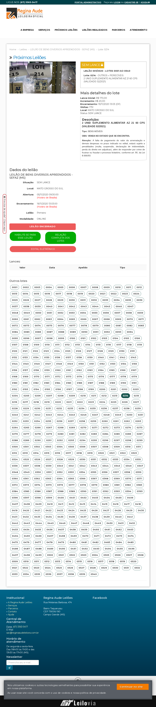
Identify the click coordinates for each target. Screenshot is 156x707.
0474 (131, 536)
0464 (15, 536)
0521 (14, 567)
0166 (123, 370)
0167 (133, 370)
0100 (72, 338)
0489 (50, 548)
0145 (26, 363)
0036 (139, 300)
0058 (129, 312)
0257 (71, 421)
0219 (47, 402)
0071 (141, 319)
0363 (48, 478)
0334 (127, 459)
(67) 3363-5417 (20, 626)
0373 (26, 485)
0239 (138, 408)
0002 (26, 287)
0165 (112, 370)
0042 (72, 306)
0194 (36, 389)
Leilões (23, 49)
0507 (129, 555)
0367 (94, 478)
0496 (131, 548)
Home (12, 49)
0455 (38, 529)
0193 (25, 389)
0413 (82, 504)
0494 (108, 548)
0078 (84, 325)
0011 (128, 287)
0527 (81, 567)
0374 (37, 485)
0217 (25, 402)
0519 (122, 561)
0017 (58, 293)
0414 (93, 504)
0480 (73, 542)
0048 (15, 312)
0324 (15, 459)
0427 (106, 510)
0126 (78, 351)
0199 (91, 389)
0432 (26, 516)
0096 (26, 338)
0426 (95, 510)
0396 (15, 497)
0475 (15, 542)
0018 (69, 293)
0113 (77, 344)
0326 (37, 459)
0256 (59, 421)
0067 (95, 319)
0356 (105, 472)
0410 (50, 504)
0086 (38, 332)
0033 (105, 300)
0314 (36, 453)
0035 (128, 300)
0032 (94, 300)
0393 (117, 491)
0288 (15, 440)
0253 (26, 421)
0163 (90, 370)
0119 (139, 344)
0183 (46, 383)
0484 (119, 542)
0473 (119, 536)
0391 (94, 491)
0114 (87, 344)
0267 (49, 427)
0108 (25, 344)
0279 (49, 434)
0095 (15, 338)
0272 (105, 427)
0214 (125, 395)
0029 (60, 300)
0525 (59, 567)
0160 (58, 370)
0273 (117, 427)
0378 (83, 485)
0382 (128, 485)
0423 (60, 510)
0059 (140, 312)
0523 (36, 567)
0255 (48, 421)
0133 (25, 357)
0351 (48, 472)
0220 (58, 402)
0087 (50, 332)
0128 (100, 351)
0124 (57, 351)
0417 (127, 504)
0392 (105, 491)
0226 (125, 402)
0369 (117, 478)
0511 (36, 561)
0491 (73, 548)
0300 (15, 446)
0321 (112, 453)
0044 (95, 306)
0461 (107, 529)
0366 (82, 478)
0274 (128, 427)
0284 (105, 434)
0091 (95, 332)
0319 (90, 453)
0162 (79, 370)
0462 (119, 529)
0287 (140, 434)
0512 (47, 561)
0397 (26, 497)
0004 (49, 287)
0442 (15, 523)
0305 (71, 446)
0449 (98, 523)
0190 (123, 383)
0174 (79, 376)
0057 (117, 312)
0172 (57, 376)
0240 (15, 414)
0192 (14, 389)
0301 (26, 446)
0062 (37, 319)
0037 (15, 306)
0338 (37, 465)
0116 (108, 344)
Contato (12, 611)
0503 (83, 555)
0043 (84, 306)
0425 (83, 510)
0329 (71, 459)
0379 (94, 485)
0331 (93, 459)
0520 (133, 561)
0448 (86, 523)
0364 (60, 478)
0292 (60, 440)
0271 (94, 427)
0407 (15, 504)
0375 (49, 485)
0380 (106, 485)
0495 (120, 548)
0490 (62, 548)
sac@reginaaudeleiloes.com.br (22, 632)
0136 (57, 357)
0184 (57, 383)
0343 (94, 465)
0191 (134, 383)
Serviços (44, 30)
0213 (114, 395)
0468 (62, 536)
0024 (136, 293)
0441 (130, 516)
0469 (74, 536)
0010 (118, 287)
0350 (38, 472)
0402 (83, 497)
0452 (132, 523)
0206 (38, 395)
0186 (79, 383)
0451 (121, 523)
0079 (95, 325)
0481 (84, 542)
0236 (104, 408)
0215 (136, 395)
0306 (82, 446)
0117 (118, 344)
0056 (106, 312)
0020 (91, 293)
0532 (137, 567)
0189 (112, 383)
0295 (94, 440)
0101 (83, 338)
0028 (49, 300)
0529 (104, 567)
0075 (49, 325)
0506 (118, 555)
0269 (72, 427)
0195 (47, 389)
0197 (69, 389)
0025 (15, 300)
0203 (136, 389)
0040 (49, 306)
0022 (114, 293)
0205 (26, 395)
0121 (25, 351)
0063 (49, 319)
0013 (14, 293)
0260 (105, 421)
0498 (27, 555)
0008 (95, 287)
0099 (61, 338)
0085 (27, 332)
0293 (71, 440)
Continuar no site (131, 686)
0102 (93, 338)
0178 (123, 376)
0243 (49, 414)
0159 (47, 370)
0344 (105, 465)
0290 (38, 440)
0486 (15, 548)
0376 (60, 485)
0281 (71, 434)
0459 (84, 529)
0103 (104, 338)
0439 (107, 516)
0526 (70, 567)
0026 (26, 300)
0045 (107, 306)
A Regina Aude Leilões (20, 602)
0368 (105, 478)
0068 (107, 319)
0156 (14, 370)
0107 (14, 344)
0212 (104, 395)
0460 (96, 529)
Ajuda (144, 2)
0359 (138, 472)
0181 (25, 383)
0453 (15, 529)
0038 (26, 306)
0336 (15, 465)
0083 (141, 325)
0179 (134, 376)
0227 (136, 402)
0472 (108, 536)
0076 (61, 325)
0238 (126, 408)
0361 (26, 478)
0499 (38, 555)
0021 (102, 293)
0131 (132, 351)
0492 (85, 548)
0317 (68, 453)
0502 (72, 555)
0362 (37, 478)
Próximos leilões (66, 30)
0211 (93, 395)
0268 (61, 427)
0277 (26, 434)
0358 (127, 472)
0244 (60, 414)
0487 (27, 548)
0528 (93, 567)
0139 (90, 357)
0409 (38, 504)
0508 (141, 555)
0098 (49, 338)
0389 (72, 491)
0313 (25, 453)
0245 (72, 414)
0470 (85, 536)
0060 (15, 319)
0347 (140, 465)
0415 (104, 504)
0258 (82, 421)
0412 (71, 504)
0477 (38, 542)
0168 (14, 376)
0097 (38, 338)
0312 (14, 453)
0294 (83, 440)
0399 (49, 497)
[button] (14, 77)
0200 (102, 389)
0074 (38, 325)
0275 (139, 427)
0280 (61, 434)
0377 (71, 485)
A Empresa (27, 30)
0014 (25, 293)
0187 (90, 383)
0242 (37, 414)
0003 (37, 287)
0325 (26, 459)
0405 (118, 497)
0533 (15, 574)
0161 (68, 370)
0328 (60, 459)
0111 (57, 344)
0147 (48, 363)
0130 (121, 351)
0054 (83, 312)
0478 (49, 542)
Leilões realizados (94, 30)
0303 (48, 446)
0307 (94, 446)
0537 (60, 574)
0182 (36, 383)
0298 (128, 440)
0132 (14, 357)
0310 (128, 446)
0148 (59, 363)
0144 (15, 363)
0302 (37, 446)
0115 (98, 344)
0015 (36, 293)
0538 (71, 574)
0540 (94, 574)
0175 (90, 376)
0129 (111, 351)
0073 (26, 325)
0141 (111, 357)
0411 (60, 504)
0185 (68, 383)
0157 (25, 370)
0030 (72, 300)
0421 (37, 510)
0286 (128, 434)
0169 (25, 376)
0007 (83, 287)
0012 (139, 287)
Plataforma (78, 698)
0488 (38, 548)
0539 (82, 574)
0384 (15, 491)
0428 (118, 510)
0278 (38, 434)
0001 (14, 287)
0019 (80, 293)
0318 (79, 453)
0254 (37, 421)
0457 (61, 529)
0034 (117, 300)
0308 (105, 446)
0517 (100, 561)
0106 (137, 338)
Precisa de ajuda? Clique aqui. (4, 215)
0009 (107, 287)
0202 (124, 389)
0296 (105, 440)
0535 (37, 574)
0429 (129, 510)
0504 (95, 555)
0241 (26, 414)
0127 (89, 351)
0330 (82, 459)
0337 (26, 465)
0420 (26, 510)
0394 (128, 491)
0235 (93, 408)
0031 (83, 300)
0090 (84, 332)
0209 (72, 395)
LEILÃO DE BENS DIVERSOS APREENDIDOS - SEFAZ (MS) (62, 49)
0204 (15, 395)
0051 (49, 312)
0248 (106, 414)
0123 (46, 351)
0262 (127, 421)
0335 (138, 459)
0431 (14, 516)
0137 (68, 357)
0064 (60, 319)
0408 (27, 504)
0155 (134, 363)
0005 (60, 287)
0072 (15, 325)
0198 (80, 389)
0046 (119, 306)
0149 (70, 363)
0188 (101, 383)
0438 (95, 516)
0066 (83, 319)
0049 (27, 312)
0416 (116, 504)
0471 (96, 536)
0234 (82, 408)
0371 (139, 478)
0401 (72, 497)
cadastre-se (131, 2)
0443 (27, 523)
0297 (117, 440)
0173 (68, 376)
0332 (104, 459)
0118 (129, 344)
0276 (15, 434)
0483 (107, 542)
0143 (133, 357)
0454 (26, 529)
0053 (72, 312)
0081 (118, 325)
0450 (109, 523)
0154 (123, 363)
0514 (68, 561)
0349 (26, 472)
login (117, 2)
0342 (82, 465)
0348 (15, 472)
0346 (129, 465)
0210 (83, 395)
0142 (122, 357)
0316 (57, 453)
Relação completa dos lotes (60, 237)
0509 (15, 561)
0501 (61, 555)
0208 (61, 395)
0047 (130, 306)
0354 (82, 472)
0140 (101, 357)
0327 (48, 459)
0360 (15, 478)
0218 (36, 402)
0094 (130, 332)
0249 (118, 414)
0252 (15, 421)
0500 (50, 555)
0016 (47, 293)
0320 (101, 453)
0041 (61, 306)
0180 (14, 383)
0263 (138, 421)
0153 (112, 363)
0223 (91, 402)
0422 (48, 510)
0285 (117, 434)
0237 (115, 408)
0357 (116, 472)
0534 (26, 574)
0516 (90, 561)
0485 (131, 542)
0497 (15, 555)
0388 (61, 491)
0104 (115, 338)
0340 (60, 465)
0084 (15, 332)
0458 (73, 529)
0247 (95, 414)
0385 (26, 491)
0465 (27, 536)
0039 (38, 306)
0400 (61, 497)
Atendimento (138, 30)
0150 (81, 363)
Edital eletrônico (43, 249)
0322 (123, 453)
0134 (36, 357)
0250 (129, 414)
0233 (70, 408)
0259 (93, 421)
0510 (26, 561)
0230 (37, 408)
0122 (35, 351)
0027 (38, 300)
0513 (57, 561)
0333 (115, 459)
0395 (140, 491)
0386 (38, 491)
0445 (50, 523)
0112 (67, 344)
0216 (14, 402)
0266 (38, 427)
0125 (67, 351)
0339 (48, 465)
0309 (117, 446)
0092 (107, 332)
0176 (101, 376)
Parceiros (118, 30)
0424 (71, 510)
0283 (94, 434)
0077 (72, 325)
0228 (15, 408)
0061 (26, 319)
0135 (46, 357)
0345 (117, 465)
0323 (134, 453)
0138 (79, 357)
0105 (126, 338)
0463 (130, 529)
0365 (71, 478)
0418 (138, 504)
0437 (83, 516)
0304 (60, 446)
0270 (83, 427)
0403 (95, 497)
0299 (140, 440)
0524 (48, 567)
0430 (141, 510)
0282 (83, 434)
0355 (93, 472)
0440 (118, 516)
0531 (126, 567)
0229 (26, 408)
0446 (62, 523)
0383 (139, 485)
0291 (48, 440)
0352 (60, 472)
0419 (15, 510)
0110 (47, 344)
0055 (95, 312)
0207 (49, 395)
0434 (49, 516)
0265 (26, 427)
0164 (101, 370)
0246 (83, 414)
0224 (102, 402)
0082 (130, 325)
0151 (91, 363)
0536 (48, 574)
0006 (72, 287)
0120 (14, 351)
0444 (38, 523)
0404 (107, 497)
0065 (72, 319)
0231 (48, 408)
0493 (96, 548)
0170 (36, 376)
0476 (26, 542)
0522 (25, 567)
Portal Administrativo (88, 2)
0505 (106, 555)
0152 (102, 363)
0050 (38, 312)
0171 (47, 376)
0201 (113, 389)
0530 (115, 567)
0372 (15, 485)
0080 (107, 325)
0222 (80, 402)
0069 (118, 319)
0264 (15, 427)
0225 (113, 402)
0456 (49, 529)
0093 (118, 332)
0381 (117, 485)
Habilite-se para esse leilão (25, 236)
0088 (61, 332)
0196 (58, 389)
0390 (83, 491)
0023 (125, 293)
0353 (71, 472)
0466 (38, 536)
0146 (37, 363)
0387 (49, 491)
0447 (74, 523)
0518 (111, 561)
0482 (95, 542)
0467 (50, 536)
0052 (60, 312)
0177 (112, 376)
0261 (116, 421)
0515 (79, 561)
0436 (72, 516)
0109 (36, 344)
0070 (130, 319)
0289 (26, 440)
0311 (138, 446)
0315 (46, 453)
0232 (59, 408)
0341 (71, 465)
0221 (69, 402)
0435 (60, 516)
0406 (130, 497)
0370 (128, 478)
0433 (37, 516)
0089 (73, 332)
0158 (36, 370)
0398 (38, 497)
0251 (140, 414)
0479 (61, 542)
